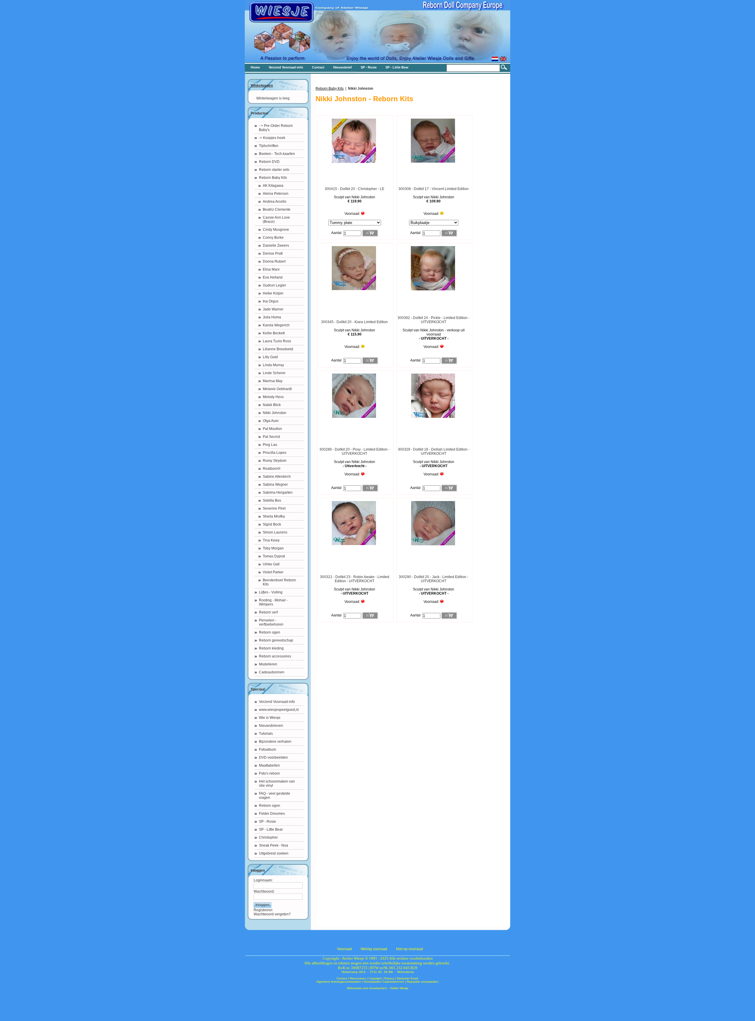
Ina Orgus (270, 301)
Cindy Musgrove (276, 230)
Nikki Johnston (274, 413)
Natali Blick (272, 405)
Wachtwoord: (264, 891)
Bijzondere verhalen (275, 741)
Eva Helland (273, 277)
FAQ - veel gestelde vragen (274, 795)
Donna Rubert (274, 261)
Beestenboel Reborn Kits (279, 582)
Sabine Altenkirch (277, 476)
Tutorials (266, 734)
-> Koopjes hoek (272, 138)
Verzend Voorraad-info (277, 702)
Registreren (263, 910)
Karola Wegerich (276, 325)
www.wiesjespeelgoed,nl (279, 710)
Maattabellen (269, 765)
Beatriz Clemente (276, 209)
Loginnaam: (263, 880)
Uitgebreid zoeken (273, 853)
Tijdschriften (268, 146)
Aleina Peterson (275, 194)
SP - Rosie (267, 821)
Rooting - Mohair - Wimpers (273, 602)
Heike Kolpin (273, 293)
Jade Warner (273, 309)
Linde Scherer (274, 373)
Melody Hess (273, 397)
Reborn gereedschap (276, 640)
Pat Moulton (272, 429)
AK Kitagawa (273, 186)
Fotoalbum (267, 749)
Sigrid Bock (272, 524)
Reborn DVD (269, 162)
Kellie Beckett (274, 333)
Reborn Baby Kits (273, 178)
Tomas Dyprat (274, 556)
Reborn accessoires (275, 656)
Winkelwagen (262, 86)
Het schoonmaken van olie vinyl (277, 783)
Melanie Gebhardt (277, 389)
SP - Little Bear (271, 829)
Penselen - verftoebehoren (271, 622)
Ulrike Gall (271, 564)
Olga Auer (271, 421)
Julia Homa (272, 317)
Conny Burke (273, 237)
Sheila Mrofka (274, 516)
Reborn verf (268, 612)
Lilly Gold (270, 357)
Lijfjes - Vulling (271, 592)
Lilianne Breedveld (278, 349)
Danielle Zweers (276, 245)
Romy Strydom (274, 461)
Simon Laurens (275, 532)
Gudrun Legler (274, 285)
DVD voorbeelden (273, 757)
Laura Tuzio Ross (277, 341)
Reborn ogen (269, 632)
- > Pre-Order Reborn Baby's (276, 128)
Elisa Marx (271, 269)
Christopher (268, 837)
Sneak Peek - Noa (273, 845)
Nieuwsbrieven (271, 726)
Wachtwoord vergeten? (272, 914)
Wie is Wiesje (269, 718)
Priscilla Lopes (274, 453)
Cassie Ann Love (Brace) (276, 219)
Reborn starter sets (274, 170)
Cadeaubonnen (271, 672)
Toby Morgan (273, 548)
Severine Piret (274, 508)
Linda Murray (273, 365)
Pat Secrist (271, 437)
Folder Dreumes (272, 813)
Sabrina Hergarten (278, 492)
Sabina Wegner (275, 484)
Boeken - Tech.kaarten (277, 154)
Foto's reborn (269, 773)
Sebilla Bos (272, 500)
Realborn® (271, 469)
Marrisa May (273, 381)
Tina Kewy (271, 540)
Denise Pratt (273, 253)
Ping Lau (270, 445)
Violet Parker (273, 572)
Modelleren (268, 664)
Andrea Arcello (274, 201)
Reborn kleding (271, 648)
